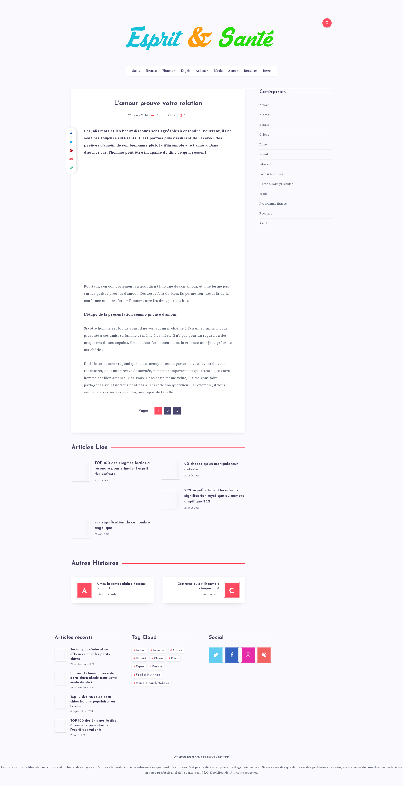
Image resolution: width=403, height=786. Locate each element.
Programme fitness (273, 204)
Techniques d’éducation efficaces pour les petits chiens (90, 654)
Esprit (185, 71)
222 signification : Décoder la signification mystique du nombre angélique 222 (214, 496)
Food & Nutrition (271, 174)
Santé (136, 71)
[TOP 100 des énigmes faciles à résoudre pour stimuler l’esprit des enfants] (61, 725)
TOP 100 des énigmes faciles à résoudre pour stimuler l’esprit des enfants (122, 468)
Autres (264, 115)
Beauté (151, 71)
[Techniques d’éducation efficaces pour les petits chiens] (61, 654)
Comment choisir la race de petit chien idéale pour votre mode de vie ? (93, 678)
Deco (267, 71)
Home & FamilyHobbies (276, 184)
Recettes (250, 71)
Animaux (202, 71)
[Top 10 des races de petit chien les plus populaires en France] (61, 702)
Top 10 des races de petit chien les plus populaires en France (92, 702)
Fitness (167, 71)
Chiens (264, 135)
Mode (218, 71)
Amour (233, 71)
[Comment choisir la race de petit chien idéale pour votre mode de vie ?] (61, 678)
